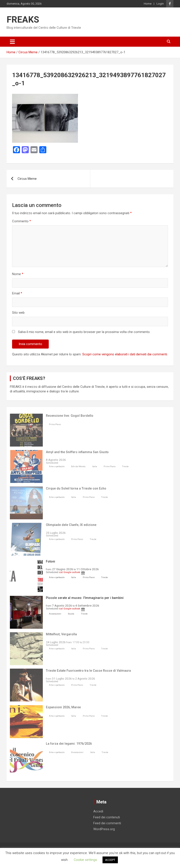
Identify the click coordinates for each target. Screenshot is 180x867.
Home (147, 3)
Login (160, 3)
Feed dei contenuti (106, 817)
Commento (21, 221)
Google (67, 572)
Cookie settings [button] (85, 860)
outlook (76, 572)
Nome (17, 274)
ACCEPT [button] (110, 860)
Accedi (98, 811)
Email (17, 293)
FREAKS (23, 19)
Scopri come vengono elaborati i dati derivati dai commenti (124, 354)
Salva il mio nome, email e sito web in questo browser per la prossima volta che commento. (84, 332)
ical (61, 572)
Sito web (18, 313)
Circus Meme (27, 179)
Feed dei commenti (107, 823)
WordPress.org (104, 829)
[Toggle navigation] (12, 42)
